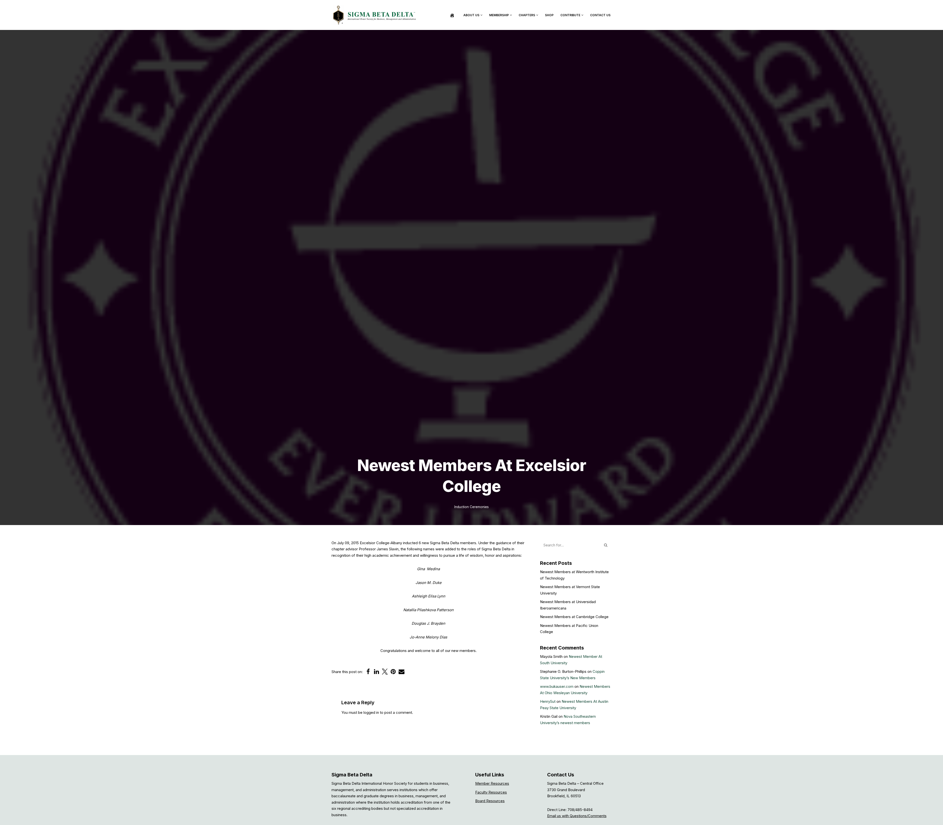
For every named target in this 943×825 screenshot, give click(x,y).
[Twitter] (385, 672)
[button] (481, 15)
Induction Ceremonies (471, 507)
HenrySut (547, 701)
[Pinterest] (393, 672)
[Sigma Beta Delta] (376, 15)
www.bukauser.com (556, 686)
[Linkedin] (376, 672)
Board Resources (490, 800)
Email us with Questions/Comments (577, 815)
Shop (549, 15)
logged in (371, 712)
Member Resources (492, 783)
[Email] (401, 672)
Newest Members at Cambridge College (574, 616)
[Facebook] (368, 672)
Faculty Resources (491, 792)
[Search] (605, 545)
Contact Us (600, 15)
